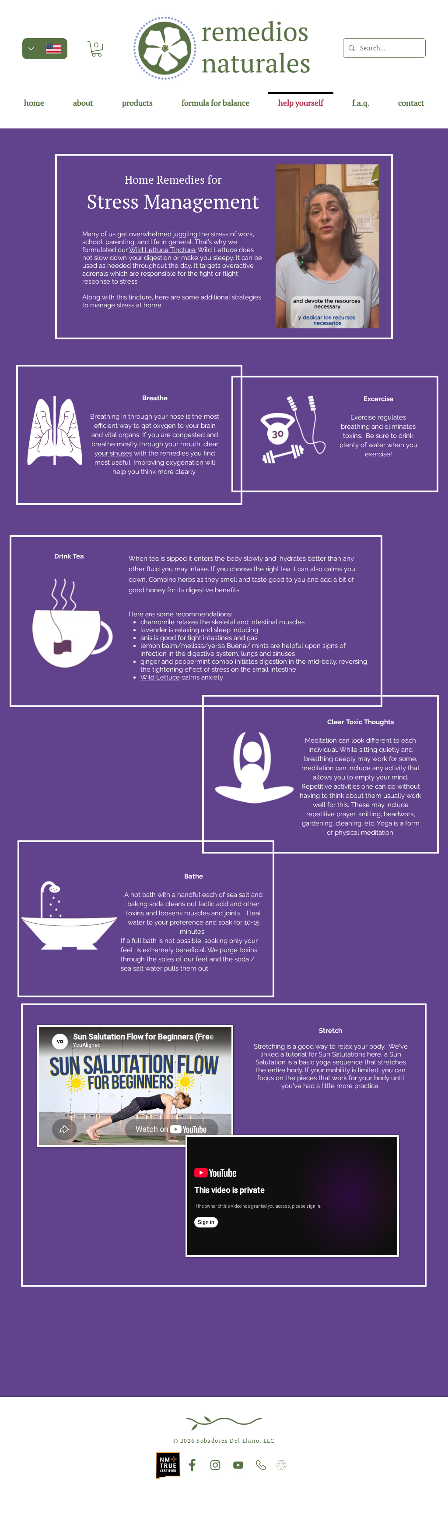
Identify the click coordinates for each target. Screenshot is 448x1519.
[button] (97, 49)
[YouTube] (238, 1465)
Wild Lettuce (160, 677)
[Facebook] (192, 1465)
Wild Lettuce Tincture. (162, 250)
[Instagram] (215, 1465)
